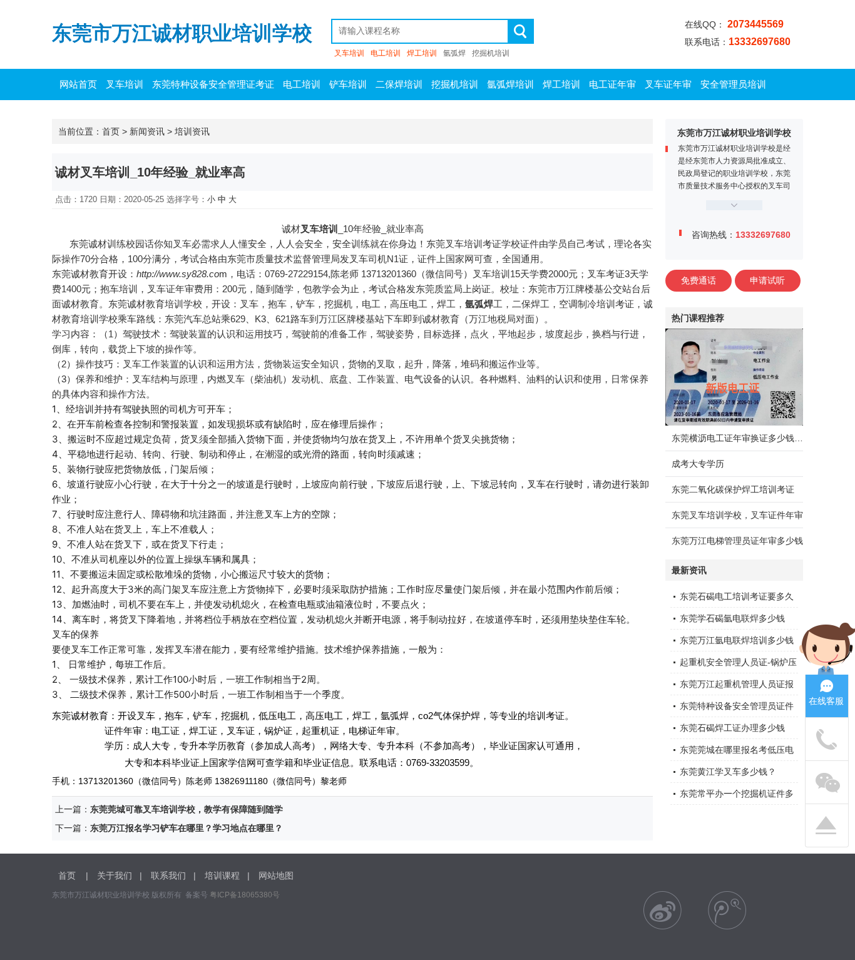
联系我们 (168, 876)
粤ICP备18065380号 (245, 895)
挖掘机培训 (490, 53)
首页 (111, 131)
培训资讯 (192, 131)
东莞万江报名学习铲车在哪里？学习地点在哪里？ (186, 828)
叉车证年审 (668, 84)
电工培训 (386, 53)
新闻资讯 (147, 131)
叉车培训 (349, 53)
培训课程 (222, 876)
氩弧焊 (454, 53)
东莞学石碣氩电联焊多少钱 (732, 618)
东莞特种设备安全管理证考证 (213, 84)
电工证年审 (612, 84)
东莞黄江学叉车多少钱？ (728, 772)
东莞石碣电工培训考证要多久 (737, 596)
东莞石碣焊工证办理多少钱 (732, 728)
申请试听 (767, 280)
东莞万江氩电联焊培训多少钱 (737, 640)
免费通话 (698, 280)
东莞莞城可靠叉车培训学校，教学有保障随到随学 (186, 809)
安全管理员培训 (733, 84)
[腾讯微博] (727, 910)
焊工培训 (422, 53)
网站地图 (276, 876)
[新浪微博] (662, 910)
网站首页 (78, 84)
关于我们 (114, 876)
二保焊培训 (399, 84)
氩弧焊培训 (510, 84)
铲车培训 (348, 84)
